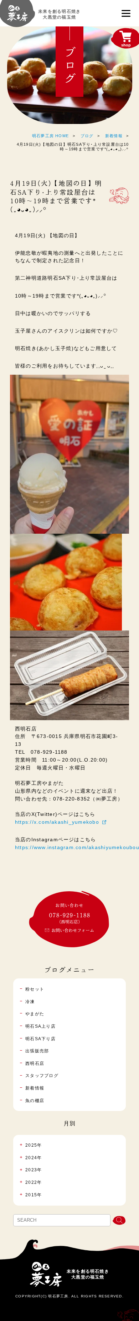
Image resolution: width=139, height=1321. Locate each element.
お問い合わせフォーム (72, 930)
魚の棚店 (34, 1100)
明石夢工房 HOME (50, 136)
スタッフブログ (41, 1075)
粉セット (34, 989)
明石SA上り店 (40, 1026)
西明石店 (34, 1063)
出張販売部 (37, 1050)
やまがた (34, 1013)
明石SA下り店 (40, 1038)
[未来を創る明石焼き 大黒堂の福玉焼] (17, 16)
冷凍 (30, 1001)
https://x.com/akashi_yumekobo (57, 822)
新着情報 (114, 136)
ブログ (87, 136)
